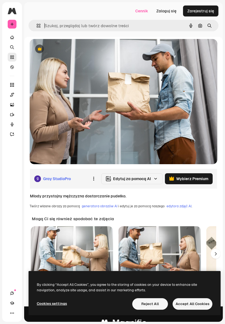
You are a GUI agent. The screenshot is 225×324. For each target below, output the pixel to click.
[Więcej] (12, 313)
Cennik (141, 11)
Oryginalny (67, 49)
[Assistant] (12, 134)
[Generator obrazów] (12, 104)
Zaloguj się (166, 11)
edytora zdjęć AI (179, 206)
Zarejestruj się (200, 11)
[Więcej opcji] (93, 178)
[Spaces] (12, 94)
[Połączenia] (12, 293)
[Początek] (12, 37)
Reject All (150, 303)
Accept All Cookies (192, 303)
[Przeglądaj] (12, 67)
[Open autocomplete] (36, 26)
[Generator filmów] (12, 114)
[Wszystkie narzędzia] (12, 84)
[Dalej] (216, 253)
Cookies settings (52, 303)
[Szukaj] (12, 47)
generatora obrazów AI (99, 206)
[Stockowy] (12, 57)
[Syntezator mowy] (12, 124)
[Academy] (12, 303)
